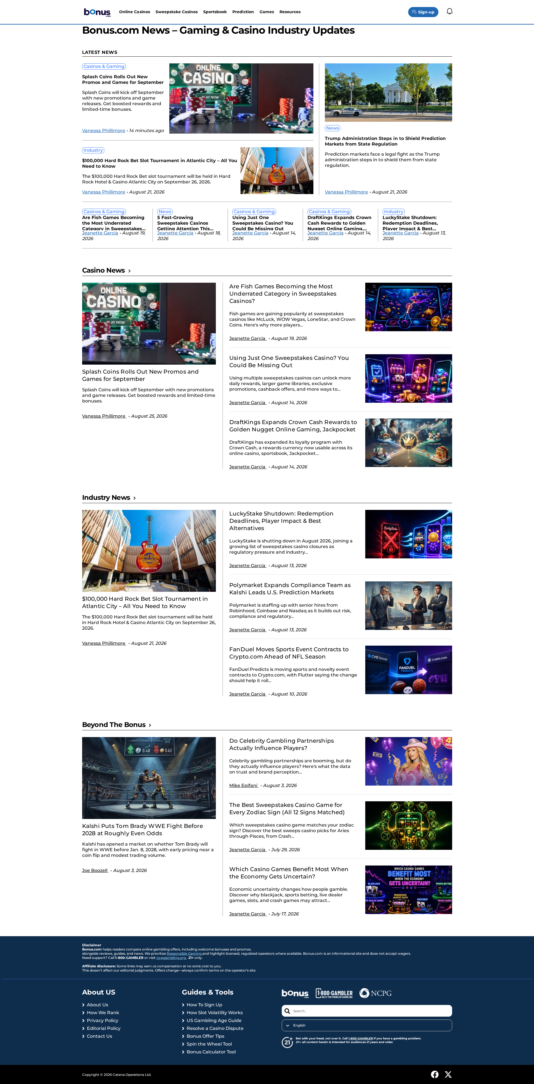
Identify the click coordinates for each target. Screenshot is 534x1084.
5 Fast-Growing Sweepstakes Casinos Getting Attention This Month (183, 222)
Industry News (106, 497)
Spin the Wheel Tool (209, 1044)
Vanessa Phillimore (103, 130)
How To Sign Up (204, 1004)
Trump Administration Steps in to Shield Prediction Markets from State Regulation (385, 141)
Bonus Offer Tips (205, 1036)
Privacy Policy (102, 1020)
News (332, 128)
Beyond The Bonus (113, 725)
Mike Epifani (243, 785)
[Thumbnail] (149, 324)
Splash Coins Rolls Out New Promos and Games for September (123, 79)
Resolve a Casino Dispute (215, 1028)
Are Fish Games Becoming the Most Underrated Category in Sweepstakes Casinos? (113, 222)
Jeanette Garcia (100, 233)
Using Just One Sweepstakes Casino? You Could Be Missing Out (262, 222)
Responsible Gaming (184, 953)
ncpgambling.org (171, 958)
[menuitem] (367, 1025)
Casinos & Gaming (104, 66)
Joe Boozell (95, 870)
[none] (367, 1025)
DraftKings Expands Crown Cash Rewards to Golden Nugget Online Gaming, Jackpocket (339, 222)
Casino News (103, 270)
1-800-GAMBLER (360, 1038)
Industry (93, 150)
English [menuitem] (299, 1025)
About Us (97, 1004)
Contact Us (99, 1036)
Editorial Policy (104, 1028)
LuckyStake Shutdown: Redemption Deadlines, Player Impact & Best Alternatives (410, 222)
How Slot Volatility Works (215, 1012)
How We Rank (103, 1012)
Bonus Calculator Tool (211, 1052)
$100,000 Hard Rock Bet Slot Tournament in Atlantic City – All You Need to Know (159, 163)
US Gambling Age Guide (214, 1020)
